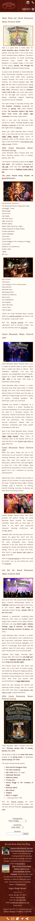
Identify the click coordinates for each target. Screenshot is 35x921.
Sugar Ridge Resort (10, 136)
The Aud (5, 167)
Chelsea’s (19, 128)
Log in (10, 909)
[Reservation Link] (28, 2)
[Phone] (8, 919)
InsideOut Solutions (26, 909)
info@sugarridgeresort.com (19, 902)
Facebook (24, 328)
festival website (17, 322)
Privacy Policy (17, 905)
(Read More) (21, 864)
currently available (15, 316)
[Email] (12, 919)
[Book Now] (17, 919)
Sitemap (5, 909)
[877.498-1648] (33, 2)
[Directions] (22, 919)
